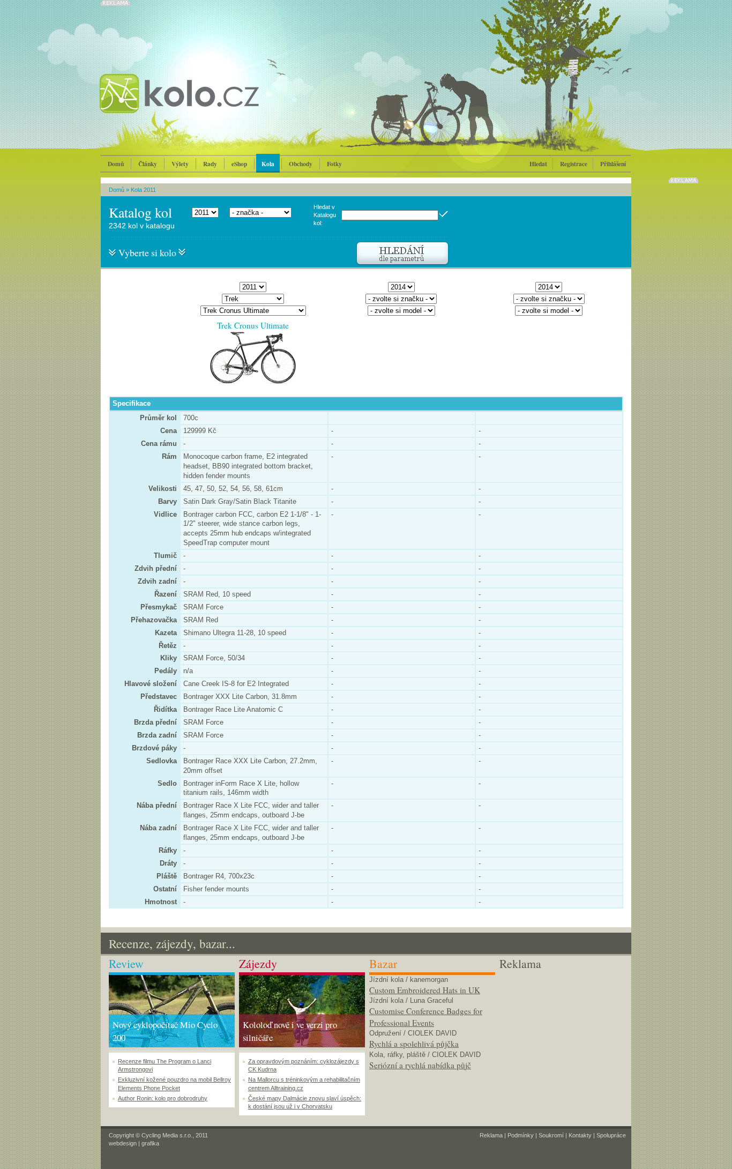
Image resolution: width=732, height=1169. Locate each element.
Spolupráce (611, 1135)
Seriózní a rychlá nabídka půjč (420, 1065)
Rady (210, 163)
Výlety (180, 163)
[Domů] (208, 104)
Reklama (491, 1135)
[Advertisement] (562, 1039)
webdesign (123, 1143)
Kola (268, 163)
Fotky (334, 163)
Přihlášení (613, 163)
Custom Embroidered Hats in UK (424, 990)
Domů (116, 163)
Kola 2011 (143, 190)
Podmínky (520, 1135)
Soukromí (551, 1135)
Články (147, 163)
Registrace (573, 163)
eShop (239, 163)
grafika (150, 1143)
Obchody (300, 163)
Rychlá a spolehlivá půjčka (414, 1043)
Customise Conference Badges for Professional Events (425, 1017)
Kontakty (580, 1135)
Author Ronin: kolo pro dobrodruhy (162, 1098)
